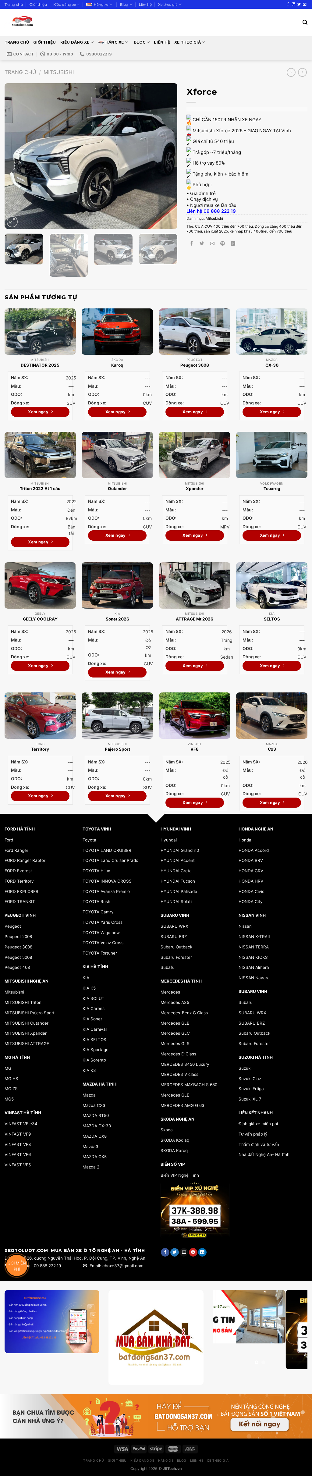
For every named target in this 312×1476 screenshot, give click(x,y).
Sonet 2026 (117, 619)
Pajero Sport (117, 749)
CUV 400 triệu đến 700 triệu (228, 226)
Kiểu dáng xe (64, 4)
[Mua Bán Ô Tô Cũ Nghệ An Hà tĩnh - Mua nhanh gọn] (40, 22)
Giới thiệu (38, 4)
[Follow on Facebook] (288, 4)
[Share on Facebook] (192, 243)
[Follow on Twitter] (299, 4)
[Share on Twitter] (202, 243)
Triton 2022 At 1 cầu (40, 488)
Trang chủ (14, 4)
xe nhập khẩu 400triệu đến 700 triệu (261, 231)
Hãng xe (101, 4)
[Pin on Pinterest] (222, 243)
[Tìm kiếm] (305, 22)
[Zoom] (12, 221)
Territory (40, 749)
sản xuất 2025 (216, 231)
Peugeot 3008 (194, 365)
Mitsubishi (59, 72)
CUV (199, 226)
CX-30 (271, 365)
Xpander (195, 488)
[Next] (166, 156)
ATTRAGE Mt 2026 (194, 619)
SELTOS (272, 619)
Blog (124, 4)
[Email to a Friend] (212, 243)
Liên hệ (145, 4)
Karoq (117, 365)
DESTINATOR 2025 (40, 365)
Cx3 (272, 749)
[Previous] (15, 156)
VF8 (194, 749)
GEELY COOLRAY (40, 619)
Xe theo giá (168, 4)
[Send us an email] (304, 4)
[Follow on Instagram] (293, 4)
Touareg (272, 488)
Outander (117, 488)
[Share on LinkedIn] (233, 243)
